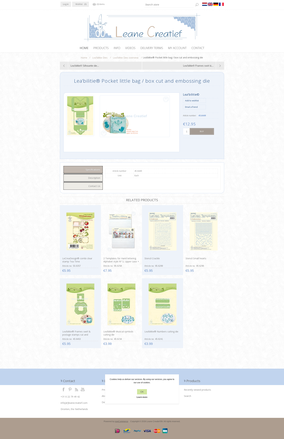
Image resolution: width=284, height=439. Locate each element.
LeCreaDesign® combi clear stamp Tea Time (77, 260)
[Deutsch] (215, 4)
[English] (210, 4)
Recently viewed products (197, 389)
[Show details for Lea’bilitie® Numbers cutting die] (162, 304)
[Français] (221, 4)
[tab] (83, 169)
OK (142, 391)
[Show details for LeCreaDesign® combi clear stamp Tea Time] (80, 231)
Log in (66, 4)
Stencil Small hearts (196, 258)
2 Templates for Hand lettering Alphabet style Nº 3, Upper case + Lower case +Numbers (121, 261)
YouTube (83, 389)
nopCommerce (121, 421)
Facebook (63, 389)
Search (187, 396)
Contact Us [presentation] (94, 186)
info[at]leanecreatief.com (74, 402)
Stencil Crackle (152, 258)
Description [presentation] (94, 177)
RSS (76, 389)
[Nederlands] (204, 4)
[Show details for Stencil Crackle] (162, 231)
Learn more (142, 397)
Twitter (70, 389)
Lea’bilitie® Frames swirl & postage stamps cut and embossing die (76, 334)
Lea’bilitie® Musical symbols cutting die (118, 333)
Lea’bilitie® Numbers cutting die (161, 331)
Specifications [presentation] (93, 169)
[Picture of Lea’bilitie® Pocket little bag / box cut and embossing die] (80, 116)
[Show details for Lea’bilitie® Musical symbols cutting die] (121, 304)
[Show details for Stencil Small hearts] (203, 231)
